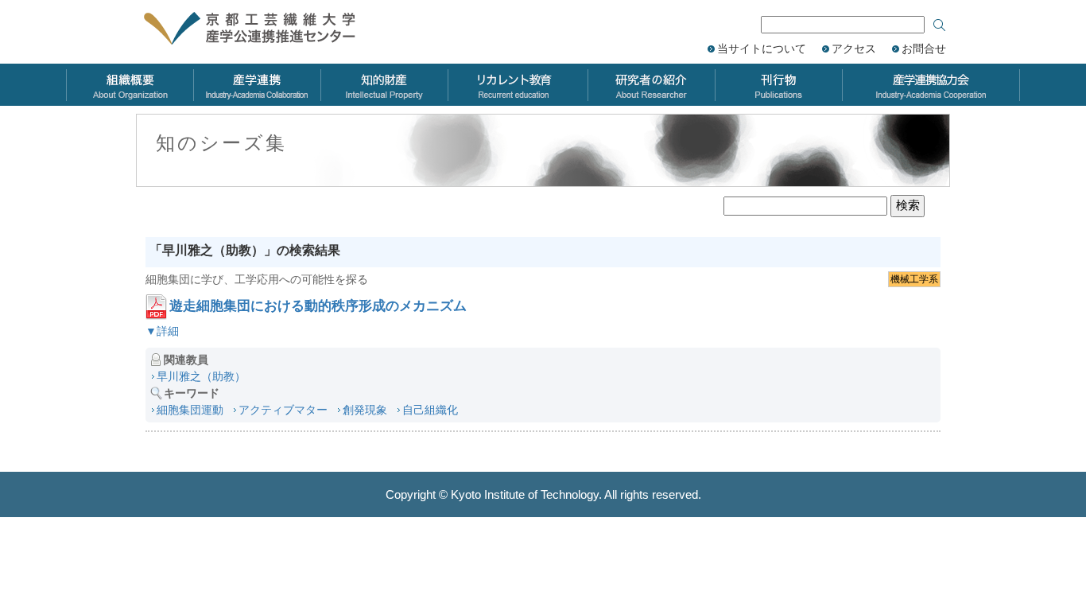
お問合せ (924, 48)
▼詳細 (162, 331)
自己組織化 (430, 409)
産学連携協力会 (931, 85)
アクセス (854, 48)
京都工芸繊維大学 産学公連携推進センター (267, 30)
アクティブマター (283, 409)
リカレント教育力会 (518, 85)
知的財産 (384, 85)
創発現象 (365, 409)
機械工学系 (914, 279)
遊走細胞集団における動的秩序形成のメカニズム (318, 305)
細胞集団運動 (190, 409)
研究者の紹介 (651, 85)
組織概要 (129, 85)
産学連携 (256, 85)
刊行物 (778, 85)
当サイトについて (761, 48)
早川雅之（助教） (201, 376)
